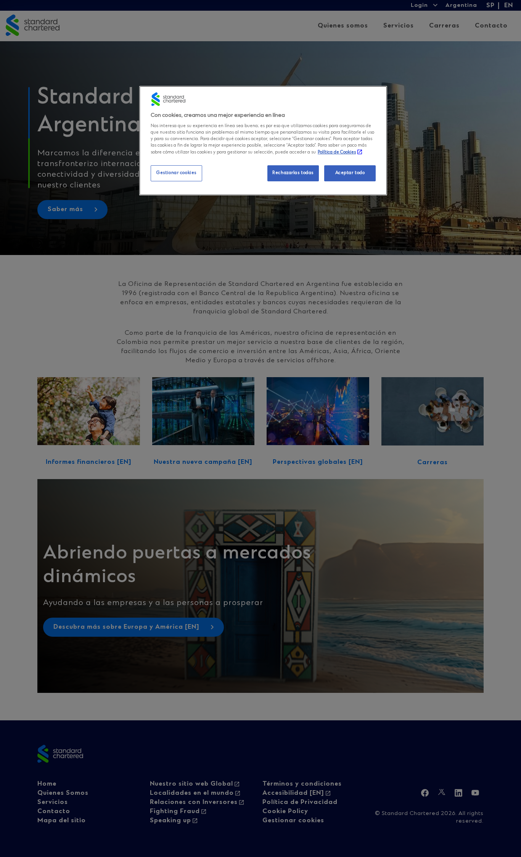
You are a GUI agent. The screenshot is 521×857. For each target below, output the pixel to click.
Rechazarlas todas (293, 173)
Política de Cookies (337, 152)
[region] (263, 141)
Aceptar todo (350, 173)
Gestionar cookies (176, 173)
